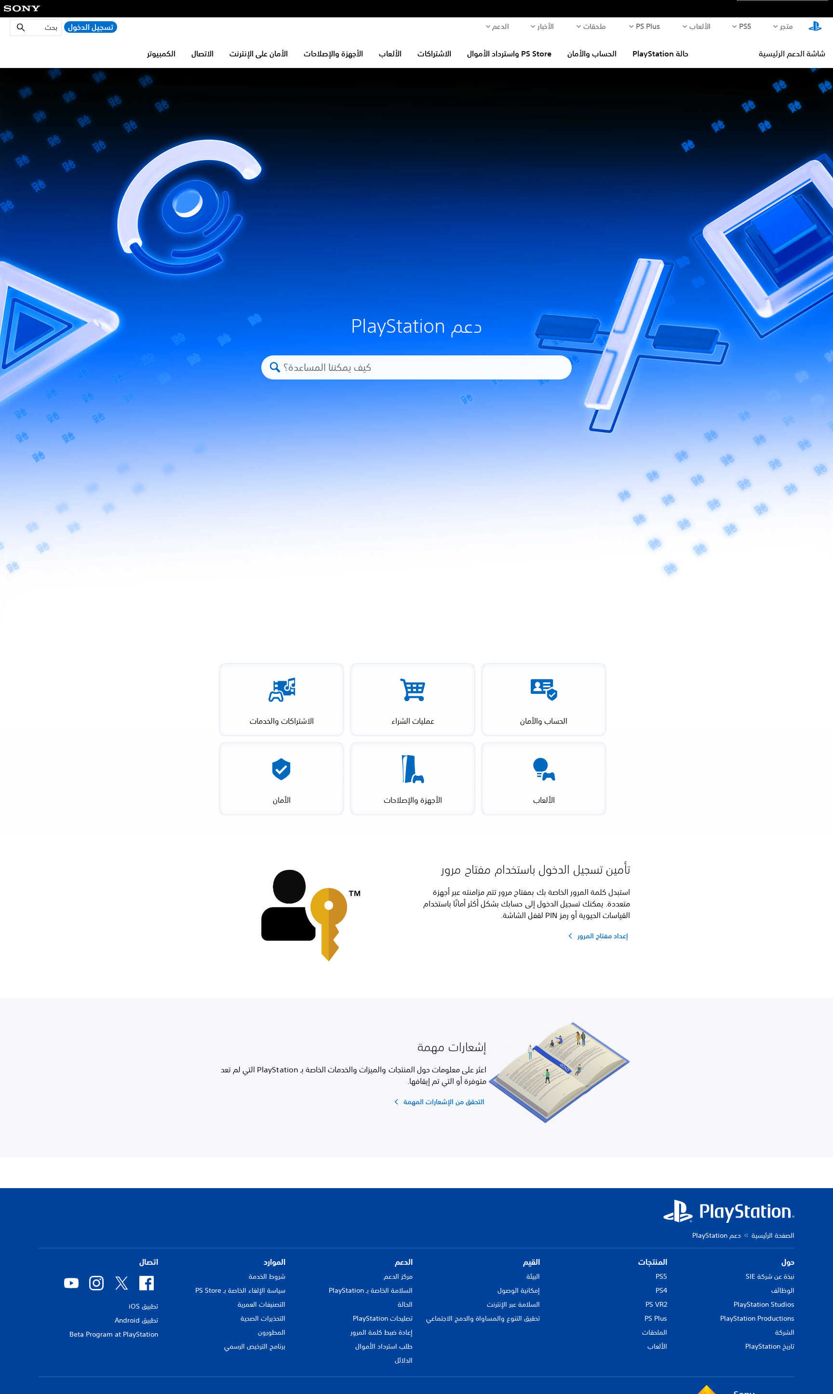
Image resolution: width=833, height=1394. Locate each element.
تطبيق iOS (143, 1306)
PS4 (661, 1290)
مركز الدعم (398, 1276)
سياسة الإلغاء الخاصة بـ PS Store (240, 1290)
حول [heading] (787, 1262)
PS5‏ (745, 26)
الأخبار (545, 26)
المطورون (271, 1332)
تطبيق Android (136, 1320)
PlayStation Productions (757, 1318)
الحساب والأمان (592, 53)
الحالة (405, 1304)
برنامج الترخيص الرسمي (254, 1346)
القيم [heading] (531, 1262)
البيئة (533, 1276)
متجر (786, 26)
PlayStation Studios (764, 1304)
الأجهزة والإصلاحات (333, 53)
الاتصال (202, 53)
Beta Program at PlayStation (113, 1334)
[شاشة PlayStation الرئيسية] (815, 27)
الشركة (784, 1332)
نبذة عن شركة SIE (770, 1276)
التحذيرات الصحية (263, 1318)
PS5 (661, 1276)
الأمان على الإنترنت (258, 53)
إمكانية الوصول (518, 1290)
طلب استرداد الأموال (384, 1346)
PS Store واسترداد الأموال (509, 53)
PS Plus (648, 26)
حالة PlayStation (660, 53)
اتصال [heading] (148, 1262)
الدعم (500, 26)
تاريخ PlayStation (769, 1346)
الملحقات (654, 1332)
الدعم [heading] (404, 1262)
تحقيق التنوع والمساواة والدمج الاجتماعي (483, 1318)
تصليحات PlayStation (383, 1318)
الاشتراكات (434, 53)
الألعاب (699, 26)
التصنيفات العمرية (261, 1304)
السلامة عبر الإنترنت (513, 1304)
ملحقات (594, 26)
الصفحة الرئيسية (773, 1235)
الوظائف (782, 1290)
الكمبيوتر (161, 53)
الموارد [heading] (274, 1262)
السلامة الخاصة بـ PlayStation (371, 1290)
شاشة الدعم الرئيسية (792, 53)
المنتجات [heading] (652, 1262)
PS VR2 (656, 1304)
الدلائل (404, 1360)
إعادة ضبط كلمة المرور (381, 1332)
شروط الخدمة (267, 1276)
